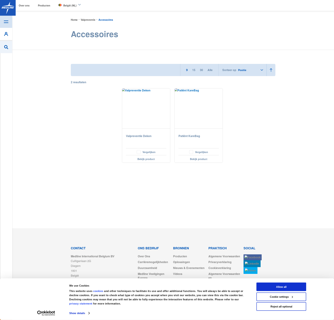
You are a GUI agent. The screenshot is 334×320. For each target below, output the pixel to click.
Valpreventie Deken (139, 136)
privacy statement (80, 303)
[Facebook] (253, 257)
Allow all (281, 286)
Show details (77, 313)
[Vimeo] (250, 270)
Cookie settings (279, 296)
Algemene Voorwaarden (224, 256)
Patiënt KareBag (189, 136)
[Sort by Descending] (271, 70)
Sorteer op (229, 70)
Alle (210, 70)
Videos (177, 274)
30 (202, 70)
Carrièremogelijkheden (153, 262)
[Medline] (8, 8)
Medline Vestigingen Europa (151, 276)
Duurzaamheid (147, 268)
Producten (180, 256)
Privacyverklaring (220, 262)
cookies (98, 291)
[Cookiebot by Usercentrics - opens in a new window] (46, 313)
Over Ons (144, 256)
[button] (146, 151)
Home (74, 19)
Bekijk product (146, 159)
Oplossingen (181, 262)
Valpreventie (88, 19)
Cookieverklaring (219, 268)
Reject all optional (281, 306)
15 (194, 70)
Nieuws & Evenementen (189, 268)
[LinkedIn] (252, 263)
